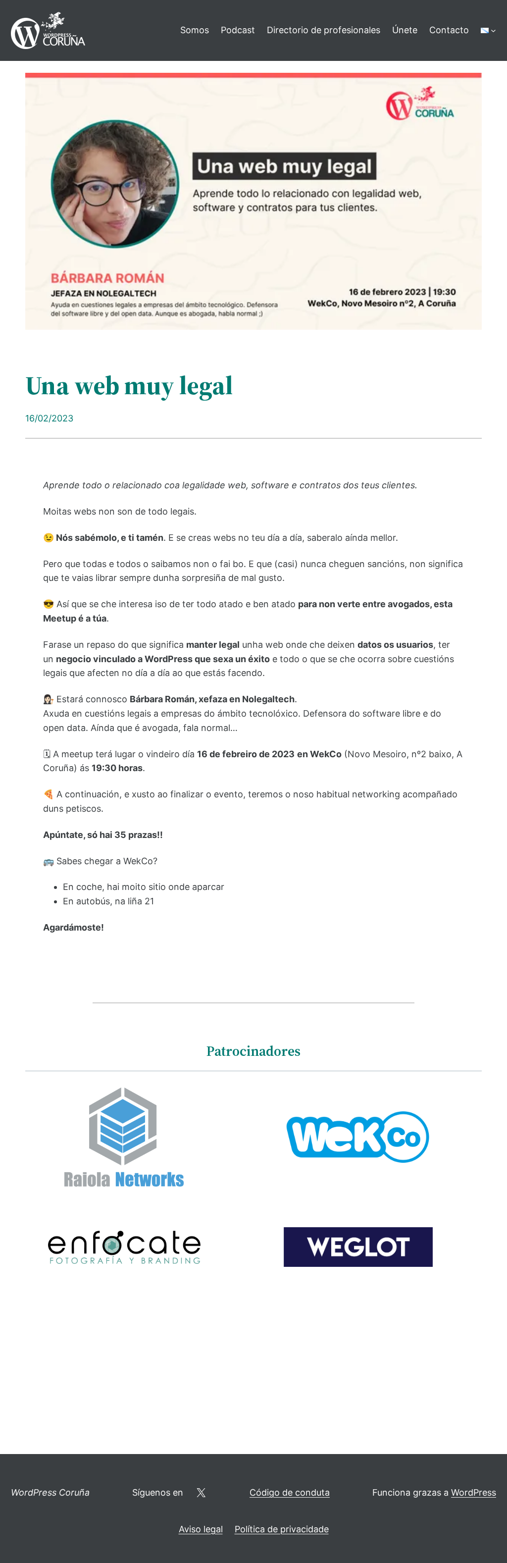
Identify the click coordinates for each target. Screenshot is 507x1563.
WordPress (473, 1492)
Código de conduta (290, 1492)
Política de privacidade (282, 1529)
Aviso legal (201, 1529)
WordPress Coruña (50, 1492)
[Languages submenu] (493, 30)
